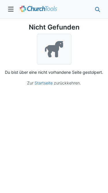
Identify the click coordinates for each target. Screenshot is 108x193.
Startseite (44, 82)
